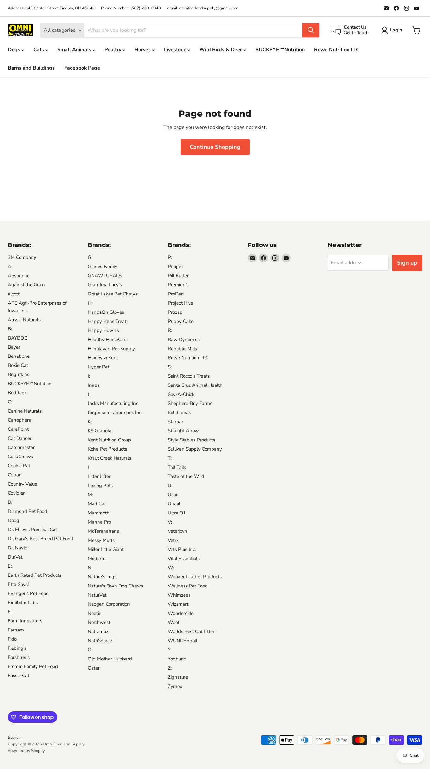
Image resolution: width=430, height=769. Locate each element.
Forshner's (19, 657)
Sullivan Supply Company (195, 449)
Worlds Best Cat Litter (191, 631)
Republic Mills (182, 348)
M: (90, 494)
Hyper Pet (98, 367)
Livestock (175, 49)
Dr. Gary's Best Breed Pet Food (40, 539)
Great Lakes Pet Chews (113, 294)
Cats (39, 49)
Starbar (175, 421)
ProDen (176, 294)
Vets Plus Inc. (182, 549)
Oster (93, 668)
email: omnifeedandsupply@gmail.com (202, 8)
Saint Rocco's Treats (189, 376)
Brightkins (18, 374)
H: (90, 303)
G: (90, 257)
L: (89, 467)
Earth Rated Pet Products (34, 575)
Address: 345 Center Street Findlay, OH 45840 (51, 8)
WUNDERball (182, 640)
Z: (170, 668)
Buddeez (17, 393)
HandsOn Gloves (106, 312)
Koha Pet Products (107, 449)
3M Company (22, 257)
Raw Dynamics (184, 339)
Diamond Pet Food (27, 511)
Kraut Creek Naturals (109, 458)
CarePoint (18, 429)
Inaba (94, 385)
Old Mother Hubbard (110, 659)
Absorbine (19, 275)
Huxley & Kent (103, 358)
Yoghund (177, 659)
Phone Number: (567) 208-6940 (131, 8)
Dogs (14, 49)
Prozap (175, 312)
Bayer (14, 347)
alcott (14, 294)
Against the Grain (26, 285)
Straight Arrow (183, 431)
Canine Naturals (25, 411)
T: (170, 458)
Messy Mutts (101, 540)
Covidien (17, 493)
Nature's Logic (102, 577)
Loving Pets (100, 485)
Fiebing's (17, 648)
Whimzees (179, 595)
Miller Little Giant (106, 549)
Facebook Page (82, 68)
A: (10, 266)
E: (10, 566)
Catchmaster (21, 447)
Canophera (19, 420)
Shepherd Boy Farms (190, 403)
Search (14, 737)
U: (170, 485)
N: (90, 567)
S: (170, 367)
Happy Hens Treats (108, 321)
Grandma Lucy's (105, 285)
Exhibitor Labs (23, 602)
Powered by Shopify (26, 751)
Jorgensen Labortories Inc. (115, 412)
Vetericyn (177, 531)
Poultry (113, 49)
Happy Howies (103, 330)
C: (10, 402)
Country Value (22, 484)
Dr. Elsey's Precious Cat (32, 529)
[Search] (310, 30)
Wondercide (181, 613)
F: (9, 612)
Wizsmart (178, 604)
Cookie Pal (19, 466)
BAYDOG (18, 338)
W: (171, 567)
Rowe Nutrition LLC (336, 49)
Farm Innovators (25, 621)
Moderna (97, 558)
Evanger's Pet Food (28, 593)
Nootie (94, 613)
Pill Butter (178, 275)
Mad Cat (97, 504)
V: (170, 522)
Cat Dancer (19, 438)
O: (90, 650)
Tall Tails (177, 467)
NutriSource (100, 640)
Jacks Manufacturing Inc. (113, 403)
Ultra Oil (176, 513)
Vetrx (173, 540)
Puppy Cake (181, 321)
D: (10, 502)
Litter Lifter (99, 476)
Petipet (175, 266)
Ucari (173, 494)
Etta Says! (18, 584)
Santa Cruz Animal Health (195, 385)
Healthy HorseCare (108, 339)
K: (90, 421)
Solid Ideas (179, 412)
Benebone (19, 356)
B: (10, 329)
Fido (12, 639)
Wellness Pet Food (188, 586)
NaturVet (97, 595)
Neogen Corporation (109, 604)
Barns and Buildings (31, 68)
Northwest (99, 622)
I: (89, 376)
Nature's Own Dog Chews (115, 586)
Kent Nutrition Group (109, 440)
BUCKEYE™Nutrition (280, 49)
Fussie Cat (18, 675)
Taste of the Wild (186, 476)
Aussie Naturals (24, 320)
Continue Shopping (215, 147)
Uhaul (174, 504)
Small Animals (75, 49)
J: (89, 394)
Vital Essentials (184, 558)
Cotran (15, 475)
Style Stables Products (191, 440)
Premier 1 (178, 285)
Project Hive (180, 303)
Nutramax (98, 631)
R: (170, 330)
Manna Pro (99, 522)
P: (170, 257)
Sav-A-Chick (181, 394)
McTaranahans (103, 531)
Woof (173, 622)
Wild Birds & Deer (221, 49)
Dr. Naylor (18, 548)
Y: (169, 650)
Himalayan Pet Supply (111, 348)
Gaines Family (102, 266)
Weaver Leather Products (195, 577)
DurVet (15, 557)
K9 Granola (99, 431)
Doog (13, 520)
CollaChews (20, 456)
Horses (143, 49)
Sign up (407, 263)
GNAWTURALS (105, 275)
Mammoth (99, 513)
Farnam (16, 630)
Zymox (175, 686)
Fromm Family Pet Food (33, 666)
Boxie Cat (18, 365)
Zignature (178, 677)
